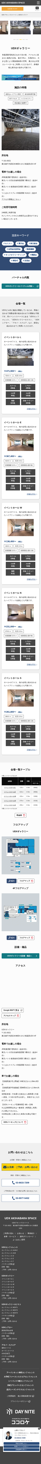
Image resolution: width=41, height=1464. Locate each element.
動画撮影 (30, 249)
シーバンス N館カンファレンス (20, 1381)
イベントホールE (10, 792)
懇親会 (34, 255)
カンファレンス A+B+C (10, 1250)
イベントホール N (8, 1287)
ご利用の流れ (8, 1233)
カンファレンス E (8, 1258)
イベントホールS (10, 805)
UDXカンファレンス (10, 1247)
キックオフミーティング (15, 255)
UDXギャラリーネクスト (11, 1304)
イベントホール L (8, 1279)
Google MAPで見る (11, 1010)
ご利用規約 (11, 1396)
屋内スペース (6, 1348)
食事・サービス (10, 1236)
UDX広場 (5, 1353)
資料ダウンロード (27, 1236)
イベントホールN (10, 801)
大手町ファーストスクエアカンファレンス (20, 1377)
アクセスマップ (9, 1016)
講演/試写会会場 (7, 1330)
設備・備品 (5, 1267)
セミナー (8, 243)
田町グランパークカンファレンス (20, 1385)
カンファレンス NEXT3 (10, 1313)
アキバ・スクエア (9, 1345)
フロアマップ (24, 881)
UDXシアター (7, 1327)
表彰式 (15, 260)
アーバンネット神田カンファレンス (21, 1372)
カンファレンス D (8, 1256)
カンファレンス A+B (9, 1253)
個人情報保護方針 (25, 1396)
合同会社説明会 (14, 249)
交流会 (27, 260)
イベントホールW (10, 796)
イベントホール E (8, 1281)
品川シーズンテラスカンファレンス (21, 1389)
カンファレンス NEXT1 (10, 1307)
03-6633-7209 (20, 1438)
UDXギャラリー (8, 1276)
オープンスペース (8, 1351)
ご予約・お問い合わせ (9, 1269)
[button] (14, 39)
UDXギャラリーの (19, 286)
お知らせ (20, 1233)
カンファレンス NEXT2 (10, 1310)
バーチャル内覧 (7, 1264)
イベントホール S (8, 1290)
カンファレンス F (8, 1261)
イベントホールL (10, 787)
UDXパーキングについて (13, 1122)
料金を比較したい (21, 1443)
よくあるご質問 (19, 1240)
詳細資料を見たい (21, 1449)
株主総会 (33, 243)
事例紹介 (31, 1233)
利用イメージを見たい (21, 1446)
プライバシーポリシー (19, 1401)
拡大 (13, 881)
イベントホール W (8, 1284)
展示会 (21, 243)
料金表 (19, 815)
